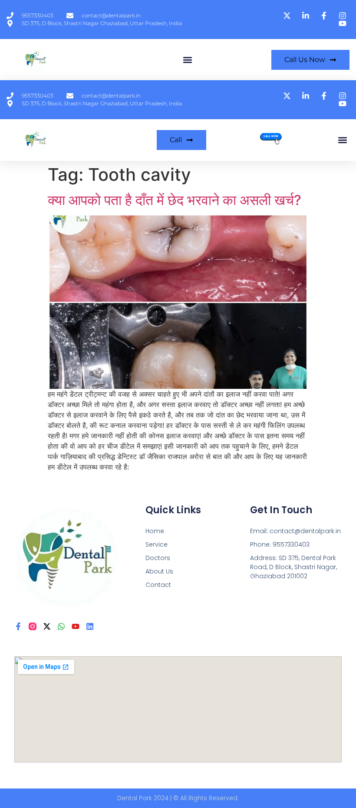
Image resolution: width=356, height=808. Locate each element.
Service (156, 544)
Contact (158, 584)
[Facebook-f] (18, 626)
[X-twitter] (47, 626)
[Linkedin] (90, 626)
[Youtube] (75, 626)
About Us (159, 571)
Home (154, 531)
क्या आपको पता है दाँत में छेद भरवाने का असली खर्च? (174, 200)
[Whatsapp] (61, 626)
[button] (187, 59)
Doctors (157, 558)
